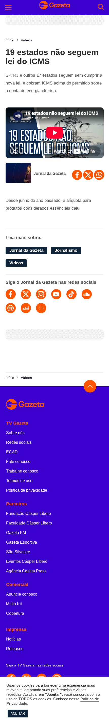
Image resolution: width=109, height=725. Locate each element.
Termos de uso (19, 481)
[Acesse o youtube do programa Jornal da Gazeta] (56, 294)
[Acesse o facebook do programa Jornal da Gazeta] (11, 294)
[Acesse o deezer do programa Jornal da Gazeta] (26, 308)
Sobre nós (15, 433)
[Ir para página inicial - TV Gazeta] (54, 7)
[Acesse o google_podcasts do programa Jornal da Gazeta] (41, 308)
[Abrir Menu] (8, 7)
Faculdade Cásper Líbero (29, 523)
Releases (14, 649)
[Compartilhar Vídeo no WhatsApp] (99, 175)
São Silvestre (18, 552)
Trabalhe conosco (22, 471)
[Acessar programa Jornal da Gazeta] (18, 173)
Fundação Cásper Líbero (28, 513)
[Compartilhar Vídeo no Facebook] (77, 175)
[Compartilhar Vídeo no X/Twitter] (88, 175)
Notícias (13, 639)
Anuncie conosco (21, 594)
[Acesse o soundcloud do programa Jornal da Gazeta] (87, 294)
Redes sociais (19, 442)
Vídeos (16, 263)
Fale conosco (18, 461)
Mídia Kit (14, 604)
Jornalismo (66, 250)
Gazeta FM (16, 533)
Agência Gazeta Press (26, 571)
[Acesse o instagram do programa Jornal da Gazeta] (41, 294)
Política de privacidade (26, 490)
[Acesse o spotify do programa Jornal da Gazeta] (11, 308)
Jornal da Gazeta (49, 173)
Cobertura (15, 613)
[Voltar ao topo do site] (90, 386)
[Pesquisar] (101, 7)
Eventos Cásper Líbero (26, 561)
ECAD (12, 452)
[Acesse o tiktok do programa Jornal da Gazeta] (71, 294)
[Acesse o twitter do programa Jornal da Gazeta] (26, 294)
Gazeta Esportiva (21, 542)
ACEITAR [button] (18, 713)
